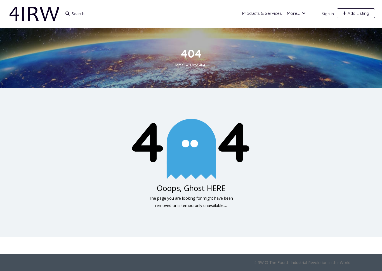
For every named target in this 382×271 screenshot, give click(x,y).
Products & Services (262, 13)
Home (178, 64)
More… (293, 13)
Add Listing (357, 13)
